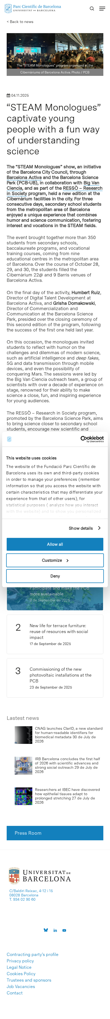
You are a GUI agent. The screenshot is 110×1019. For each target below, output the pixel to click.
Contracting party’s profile (32, 954)
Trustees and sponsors (29, 980)
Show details (81, 528)
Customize (52, 560)
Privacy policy (20, 961)
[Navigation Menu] (102, 8)
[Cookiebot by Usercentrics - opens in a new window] (80, 439)
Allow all (55, 544)
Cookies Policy (21, 974)
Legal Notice (19, 967)
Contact (15, 993)
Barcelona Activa (24, 177)
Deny (55, 576)
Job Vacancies (21, 987)
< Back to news (20, 21)
